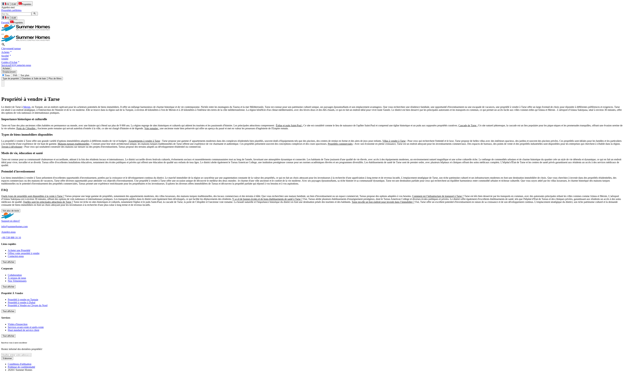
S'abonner (7, 358)
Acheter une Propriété (19, 250)
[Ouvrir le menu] (2, 34)
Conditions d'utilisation (19, 364)
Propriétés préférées (11, 10)
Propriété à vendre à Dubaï (21, 302)
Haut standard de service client (23, 330)
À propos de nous (17, 278)
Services (5, 65)
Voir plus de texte (11, 210)
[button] (6, 52)
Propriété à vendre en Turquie (23, 299)
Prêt (15, 75)
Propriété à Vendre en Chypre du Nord (27, 305)
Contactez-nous (23, 65)
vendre (4, 58)
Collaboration (15, 275)
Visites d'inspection (17, 324)
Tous (7, 75)
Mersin (26, 107)
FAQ (12, 65)
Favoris (5, 22)
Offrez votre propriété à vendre (23, 253)
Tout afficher (8, 262)
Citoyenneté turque (11, 48)
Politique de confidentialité (21, 367)
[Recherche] (34, 14)
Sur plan (25, 75)
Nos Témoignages (17, 280)
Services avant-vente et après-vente (26, 327)
